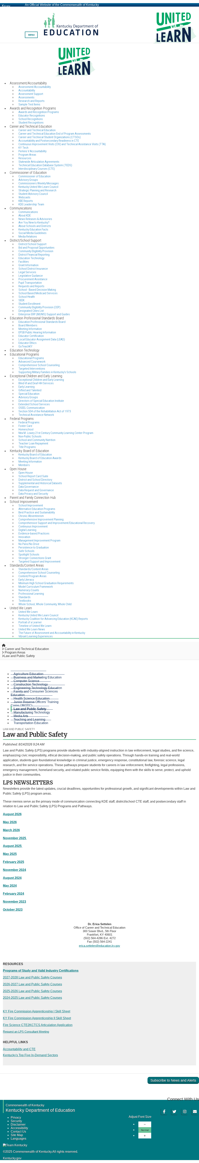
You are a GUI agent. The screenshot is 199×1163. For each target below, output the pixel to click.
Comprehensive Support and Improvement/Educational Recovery (56, 523)
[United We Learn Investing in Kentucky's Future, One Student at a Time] (99, 62)
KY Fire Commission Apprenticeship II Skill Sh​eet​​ (37, 1018)
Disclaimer (18, 1124)
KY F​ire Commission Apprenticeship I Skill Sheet (36, 1011)
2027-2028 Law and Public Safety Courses (32, 977)
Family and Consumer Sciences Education (34, 693)
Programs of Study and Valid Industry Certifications (41, 970)
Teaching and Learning (29, 719)
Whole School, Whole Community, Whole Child (45, 604)
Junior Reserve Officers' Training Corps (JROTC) (34, 703)
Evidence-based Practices (33, 533)
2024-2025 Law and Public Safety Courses (32, 997)
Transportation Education (31, 723)
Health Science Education (32, 698)
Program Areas (15, 652)
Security (16, 1121)
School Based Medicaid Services (38, 293)
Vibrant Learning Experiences (35, 636)
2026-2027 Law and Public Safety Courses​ (32, 984)
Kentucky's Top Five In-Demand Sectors (30, 1055)
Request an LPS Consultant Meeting (26, 1031)
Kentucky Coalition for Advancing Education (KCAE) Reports (53, 619)
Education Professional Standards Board (41, 322)
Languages (18, 1138)
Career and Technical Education (27, 649)
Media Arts (21, 716)
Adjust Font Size (140, 1116)
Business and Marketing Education (38, 677)
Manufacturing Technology (32, 712)
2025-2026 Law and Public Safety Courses (32, 991)
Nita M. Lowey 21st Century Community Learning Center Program (55, 433)
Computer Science (26, 681)
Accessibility (19, 1128)
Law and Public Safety (30, 709)
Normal (145, 1130)
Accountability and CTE (19, 1049)
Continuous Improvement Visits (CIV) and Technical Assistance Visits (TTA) (62, 144)
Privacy (16, 1117)
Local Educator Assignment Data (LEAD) (41, 339)
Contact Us (18, 1131)
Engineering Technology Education (38, 688)
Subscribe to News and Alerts (173, 1080)
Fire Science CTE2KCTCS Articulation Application (37, 1025)
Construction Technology (31, 684)
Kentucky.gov (12, 1158)
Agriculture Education (28, 674)
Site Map (17, 1135)
